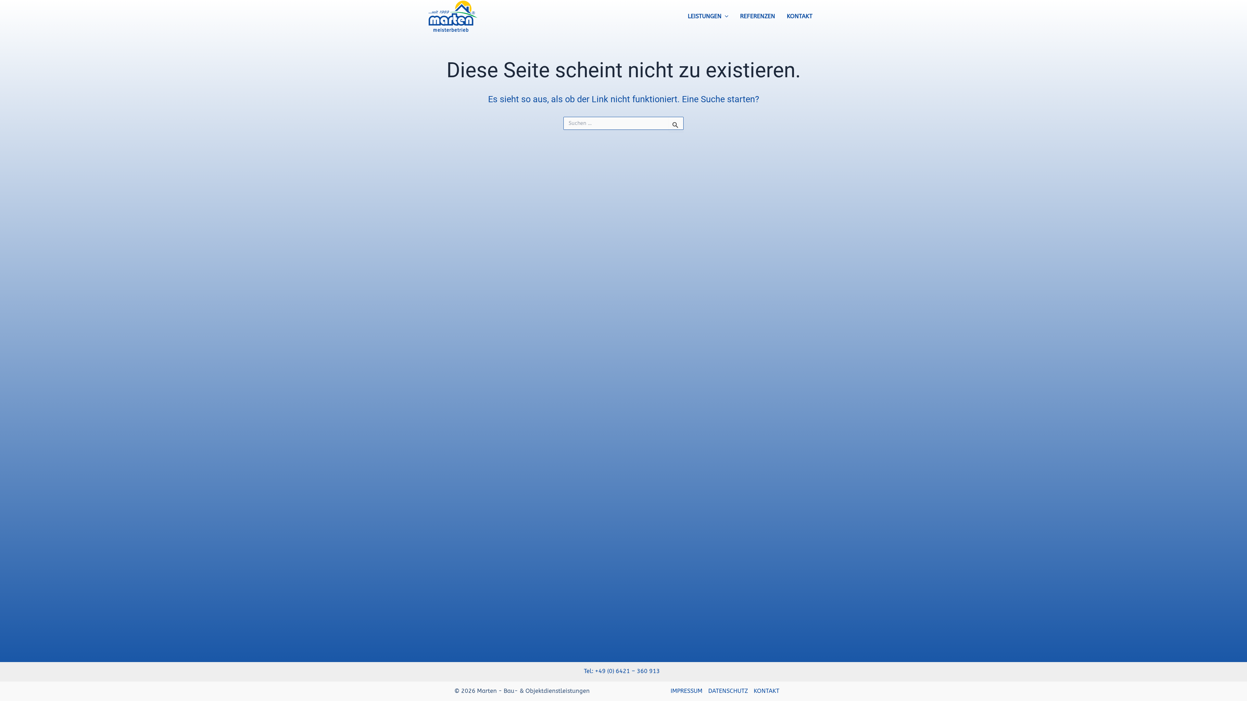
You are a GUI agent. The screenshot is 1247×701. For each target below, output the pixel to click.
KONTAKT (799, 16)
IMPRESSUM (686, 691)
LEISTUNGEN (705, 16)
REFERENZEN (757, 16)
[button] (725, 16)
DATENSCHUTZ (728, 691)
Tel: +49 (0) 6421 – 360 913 (623, 671)
